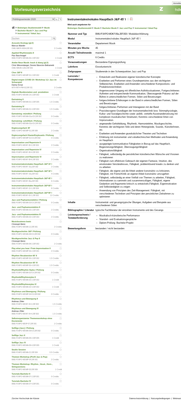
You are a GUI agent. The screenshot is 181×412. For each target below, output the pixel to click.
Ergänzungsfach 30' (21, 128)
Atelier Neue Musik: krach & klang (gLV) (30, 63)
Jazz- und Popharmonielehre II (26, 207)
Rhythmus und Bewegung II (25, 299)
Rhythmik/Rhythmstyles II (24, 277)
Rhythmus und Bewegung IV (25, 308)
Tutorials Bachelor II (21, 374)
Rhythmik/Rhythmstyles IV (24, 284)
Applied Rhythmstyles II (23, 53)
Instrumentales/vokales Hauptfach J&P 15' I (32, 164)
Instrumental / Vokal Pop (146, 28)
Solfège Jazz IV (19, 342)
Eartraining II (18, 99)
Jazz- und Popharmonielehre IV (26, 214)
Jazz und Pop (40, 31)
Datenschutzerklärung (138, 398)
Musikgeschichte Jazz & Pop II (26, 238)
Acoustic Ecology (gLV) (23, 43)
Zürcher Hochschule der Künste (25, 398)
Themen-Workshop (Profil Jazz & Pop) (30, 357)
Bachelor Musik (24, 31)
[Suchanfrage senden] (54, 38)
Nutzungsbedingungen (160, 398)
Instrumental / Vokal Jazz (29, 33)
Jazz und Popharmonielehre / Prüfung (30, 200)
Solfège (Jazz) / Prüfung (23, 328)
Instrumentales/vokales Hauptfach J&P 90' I (32, 193)
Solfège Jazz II (19, 335)
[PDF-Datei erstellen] (131, 19)
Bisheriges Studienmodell (29, 28)
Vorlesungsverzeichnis (37, 9)
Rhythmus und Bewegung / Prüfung (29, 291)
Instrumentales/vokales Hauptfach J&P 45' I (32, 178)
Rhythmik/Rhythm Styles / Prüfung (28, 270)
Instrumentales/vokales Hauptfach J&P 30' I (32, 171)
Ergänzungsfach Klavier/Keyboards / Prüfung (33, 135)
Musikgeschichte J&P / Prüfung (26, 231)
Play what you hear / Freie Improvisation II (31, 248)
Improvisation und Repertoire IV (27, 149)
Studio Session (19, 350)
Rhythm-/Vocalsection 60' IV (25, 263)
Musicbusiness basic (22, 221)
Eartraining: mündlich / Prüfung (27, 114)
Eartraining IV (18, 106)
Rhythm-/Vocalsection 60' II (24, 256)
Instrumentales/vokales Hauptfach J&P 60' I (32, 186)
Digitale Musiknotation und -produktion (30, 92)
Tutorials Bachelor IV (21, 381)
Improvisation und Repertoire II (26, 142)
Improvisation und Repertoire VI (27, 157)
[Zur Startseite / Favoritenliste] (13, 28)
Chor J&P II (17, 72)
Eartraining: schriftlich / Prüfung (27, 121)
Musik (47, 28)
